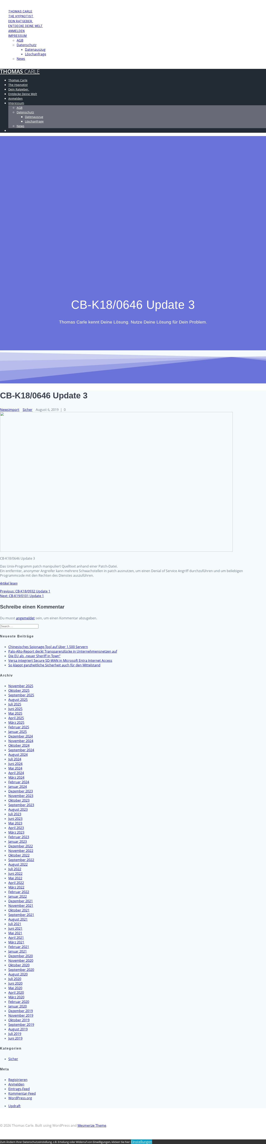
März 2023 (16, 832)
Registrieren (17, 1079)
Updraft (14, 1106)
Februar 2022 (18, 892)
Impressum (17, 35)
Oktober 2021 (19, 910)
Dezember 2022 (20, 846)
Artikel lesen (8, 583)
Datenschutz (26, 45)
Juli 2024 (14, 759)
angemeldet (25, 618)
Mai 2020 (15, 988)
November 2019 (20, 1015)
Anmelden (16, 31)
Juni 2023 (15, 818)
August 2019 (18, 1029)
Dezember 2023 (20, 791)
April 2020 (16, 992)
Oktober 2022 (19, 855)
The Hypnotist (20, 16)
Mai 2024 (15, 768)
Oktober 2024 (19, 745)
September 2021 (21, 914)
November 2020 (20, 960)
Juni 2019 (15, 1038)
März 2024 (16, 777)
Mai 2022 (15, 878)
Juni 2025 (15, 708)
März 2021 (16, 942)
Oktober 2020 (19, 965)
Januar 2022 (17, 896)
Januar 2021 (17, 951)
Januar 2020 (17, 1006)
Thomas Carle (20, 11)
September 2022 (21, 860)
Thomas (20, 71)
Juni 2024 (15, 763)
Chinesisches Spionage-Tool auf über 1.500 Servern (48, 647)
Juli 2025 (14, 704)
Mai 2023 (15, 823)
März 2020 (16, 997)
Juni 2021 (15, 928)
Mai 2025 (15, 713)
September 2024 (21, 750)
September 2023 (21, 805)
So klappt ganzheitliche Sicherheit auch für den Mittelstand (54, 665)
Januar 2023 (17, 841)
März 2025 (16, 722)
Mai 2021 (15, 933)
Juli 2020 (14, 979)
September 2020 (21, 969)
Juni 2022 (15, 873)
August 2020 (18, 974)
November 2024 (20, 741)
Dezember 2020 (20, 956)
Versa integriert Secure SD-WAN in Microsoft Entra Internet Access (60, 660)
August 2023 (18, 809)
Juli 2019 (14, 1033)
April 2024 (16, 773)
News (21, 58)
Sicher (27, 409)
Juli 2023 (14, 814)
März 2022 (16, 887)
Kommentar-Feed (22, 1093)
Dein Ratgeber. (20, 21)
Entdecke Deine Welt (25, 26)
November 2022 (20, 850)
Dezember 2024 (20, 736)
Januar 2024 (17, 786)
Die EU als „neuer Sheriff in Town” (34, 656)
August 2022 (18, 864)
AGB (20, 40)
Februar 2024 (18, 782)
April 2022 (16, 882)
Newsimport (9, 409)
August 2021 (18, 919)
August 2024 (18, 754)
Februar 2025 (18, 727)
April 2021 (16, 937)
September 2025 (21, 695)
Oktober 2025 (19, 690)
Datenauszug (35, 49)
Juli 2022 (14, 869)
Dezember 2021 (20, 901)
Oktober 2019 (19, 1020)
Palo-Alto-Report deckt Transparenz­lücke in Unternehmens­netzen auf (62, 651)
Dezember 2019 (20, 1011)
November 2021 (20, 905)
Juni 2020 (15, 983)
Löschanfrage (35, 54)
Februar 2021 (18, 946)
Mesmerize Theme (92, 1125)
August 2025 (18, 699)
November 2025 (20, 686)
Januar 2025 (17, 731)
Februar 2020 (18, 1001)
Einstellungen (141, 1141)
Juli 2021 (14, 924)
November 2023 (20, 795)
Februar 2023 (18, 837)
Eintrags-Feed (19, 1089)
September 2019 (21, 1024)
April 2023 (16, 827)
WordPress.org (20, 1098)
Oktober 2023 (19, 800)
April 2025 (16, 718)
